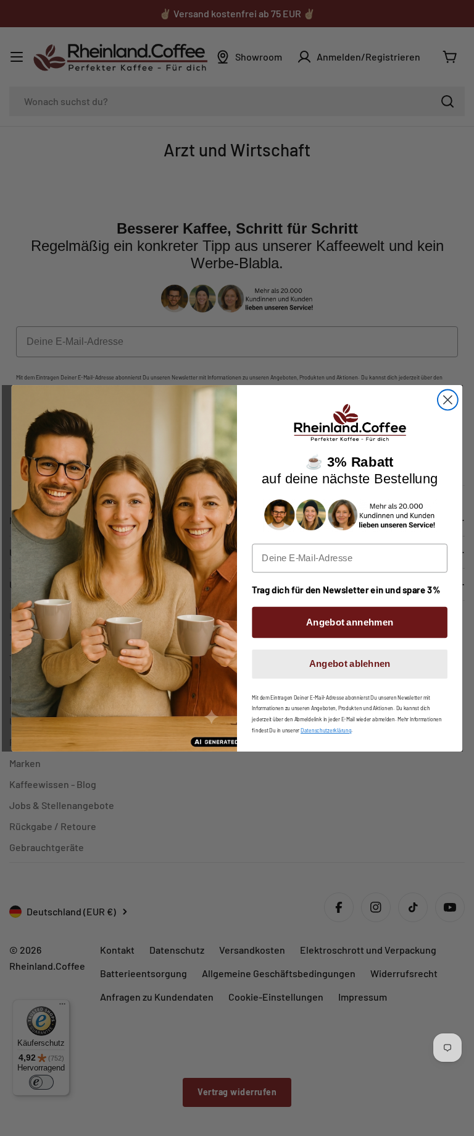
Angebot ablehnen (350, 663)
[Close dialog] (448, 399)
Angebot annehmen (349, 622)
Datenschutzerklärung (326, 730)
